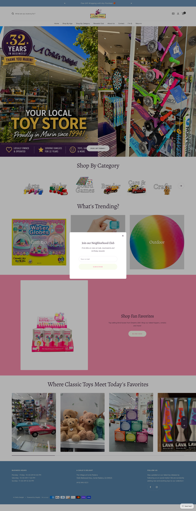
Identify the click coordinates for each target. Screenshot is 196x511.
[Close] (123, 236)
